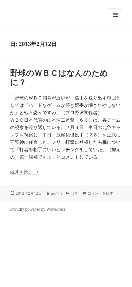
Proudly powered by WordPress (37, 209)
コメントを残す (100, 193)
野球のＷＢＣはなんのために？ (59, 77)
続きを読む (24, 171)
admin (56, 193)
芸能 (74, 193)
